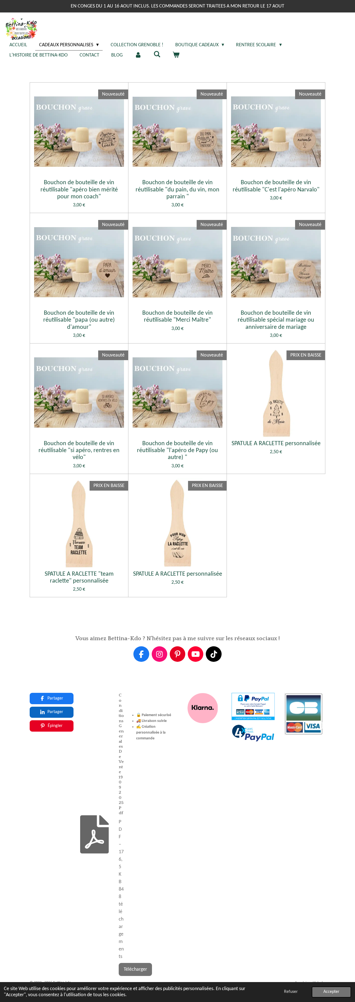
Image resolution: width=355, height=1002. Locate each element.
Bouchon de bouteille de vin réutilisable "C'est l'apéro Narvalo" (276, 186)
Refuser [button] (291, 992)
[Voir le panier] (175, 55)
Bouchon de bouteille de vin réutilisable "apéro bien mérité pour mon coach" (79, 189)
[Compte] (138, 55)
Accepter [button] (331, 992)
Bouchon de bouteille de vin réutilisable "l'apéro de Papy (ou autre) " (177, 450)
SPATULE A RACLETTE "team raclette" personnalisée (79, 577)
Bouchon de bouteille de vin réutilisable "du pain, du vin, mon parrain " (177, 189)
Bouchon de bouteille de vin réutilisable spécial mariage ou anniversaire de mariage (276, 320)
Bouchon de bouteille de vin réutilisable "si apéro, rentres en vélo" (79, 450)
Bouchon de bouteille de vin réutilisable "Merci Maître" (177, 316)
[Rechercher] (156, 54)
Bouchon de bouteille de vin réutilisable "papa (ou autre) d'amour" (79, 320)
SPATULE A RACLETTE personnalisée (276, 444)
